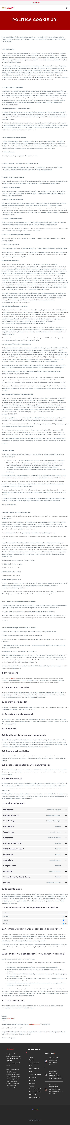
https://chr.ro (13, 678)
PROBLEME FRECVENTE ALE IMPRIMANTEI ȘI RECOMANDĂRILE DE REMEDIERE (55, 1089)
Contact (31, 1086)
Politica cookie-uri (35, 1092)
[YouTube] (37, 1109)
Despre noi (32, 1083)
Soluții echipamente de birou (34, 1063)
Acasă (31, 1057)
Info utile (32, 1080)
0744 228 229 (36, 3)
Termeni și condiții (35, 1089)
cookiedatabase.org (34, 1024)
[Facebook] (32, 1109)
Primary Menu (66, 8)
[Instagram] (35, 1109)
